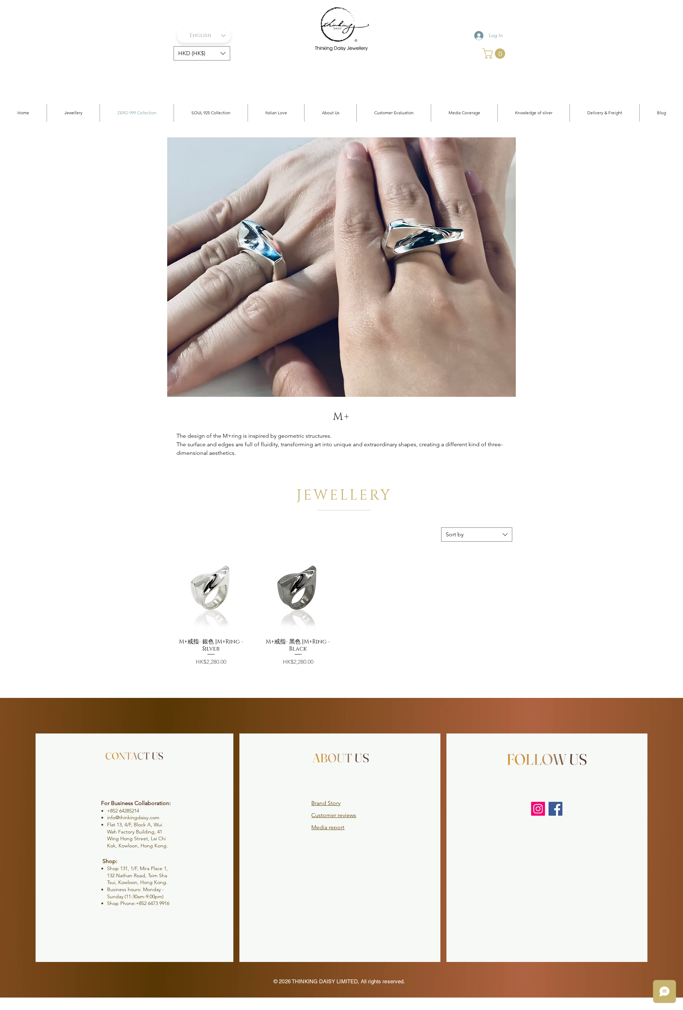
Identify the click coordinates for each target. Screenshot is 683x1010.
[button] (202, 53)
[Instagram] (538, 809)
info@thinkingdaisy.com (133, 817)
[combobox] (476, 534)
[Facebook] (555, 809)
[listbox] (202, 53)
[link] (495, 53)
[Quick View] (211, 592)
